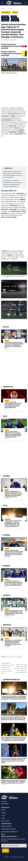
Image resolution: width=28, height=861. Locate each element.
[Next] (26, 341)
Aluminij (5, 16)
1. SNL (3, 815)
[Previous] (1, 341)
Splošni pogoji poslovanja (8, 829)
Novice (11, 9)
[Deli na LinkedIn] (20, 657)
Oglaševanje (4, 803)
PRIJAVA (5, 851)
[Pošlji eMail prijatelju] (15, 657)
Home (3, 9)
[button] (2, 3)
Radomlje (15, 20)
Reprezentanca (5, 821)
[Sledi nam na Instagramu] (2, 834)
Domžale (5, 18)
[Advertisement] (14, 91)
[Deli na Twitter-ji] (12, 657)
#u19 (15, 12)
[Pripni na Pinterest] (17, 657)
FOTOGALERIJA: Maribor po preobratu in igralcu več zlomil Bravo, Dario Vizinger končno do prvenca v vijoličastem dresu (14, 583)
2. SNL (3, 818)
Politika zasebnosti (6, 826)
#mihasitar (6, 12)
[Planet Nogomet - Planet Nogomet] (14, 3)
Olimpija (5, 20)
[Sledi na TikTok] (4, 834)
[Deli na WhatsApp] (6, 657)
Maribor (15, 18)
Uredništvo (4, 801)
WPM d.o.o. (7, 857)
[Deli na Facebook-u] (9, 657)
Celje (13, 16)
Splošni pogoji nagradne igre (9, 831)
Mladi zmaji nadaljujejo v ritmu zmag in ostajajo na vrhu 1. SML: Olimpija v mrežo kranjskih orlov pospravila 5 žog (14, 613)
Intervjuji (3, 812)
